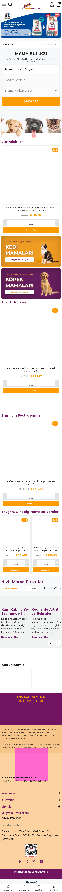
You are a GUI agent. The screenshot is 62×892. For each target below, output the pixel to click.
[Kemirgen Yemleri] (31, 411)
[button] (30, 33)
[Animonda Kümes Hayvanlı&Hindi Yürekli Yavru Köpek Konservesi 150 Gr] (31, 175)
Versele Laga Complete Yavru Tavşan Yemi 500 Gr (46, 549)
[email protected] (12, 825)
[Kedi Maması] (31, 251)
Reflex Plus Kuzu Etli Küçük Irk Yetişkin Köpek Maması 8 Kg (31, 482)
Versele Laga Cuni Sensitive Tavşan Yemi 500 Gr (16, 549)
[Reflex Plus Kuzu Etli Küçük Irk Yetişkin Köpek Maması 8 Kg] (31, 448)
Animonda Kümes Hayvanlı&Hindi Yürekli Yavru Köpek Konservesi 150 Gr (31, 209)
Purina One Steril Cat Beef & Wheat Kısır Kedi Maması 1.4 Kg (31, 369)
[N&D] (31, 409)
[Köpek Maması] (31, 283)
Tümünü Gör (49, 44)
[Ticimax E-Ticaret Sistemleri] (31, 883)
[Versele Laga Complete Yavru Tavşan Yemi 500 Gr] (46, 530)
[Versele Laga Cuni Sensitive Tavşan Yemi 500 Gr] (16, 530)
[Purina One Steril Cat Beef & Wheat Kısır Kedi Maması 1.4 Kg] (31, 335)
